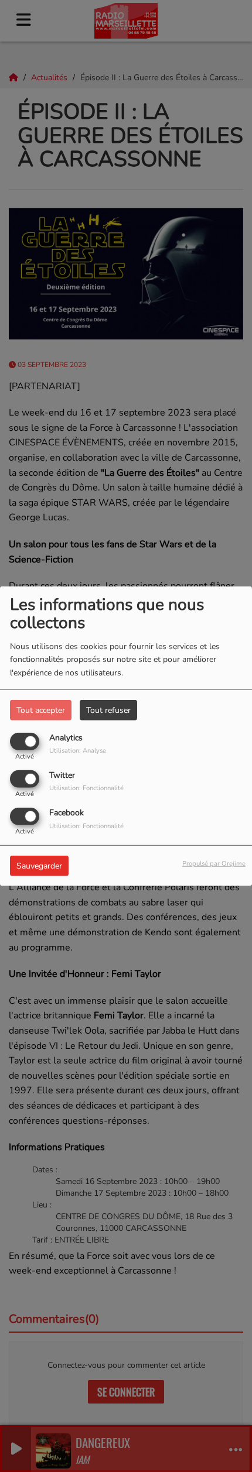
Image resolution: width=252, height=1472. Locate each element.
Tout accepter (40, 709)
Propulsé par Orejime (214, 863)
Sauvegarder (39, 865)
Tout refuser (108, 709)
